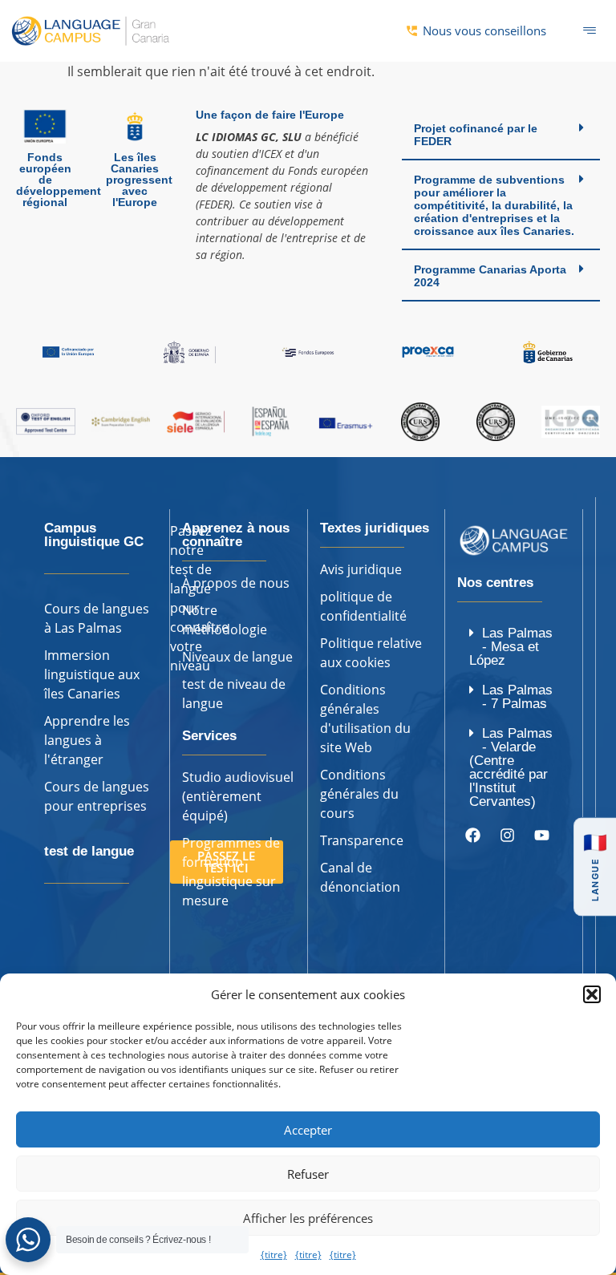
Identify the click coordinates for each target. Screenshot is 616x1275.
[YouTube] (541, 835)
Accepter (308, 1130)
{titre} (274, 1254)
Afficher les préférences (308, 1218)
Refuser (308, 1174)
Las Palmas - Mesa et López (511, 646)
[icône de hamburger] (590, 31)
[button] (592, 994)
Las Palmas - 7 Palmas (517, 696)
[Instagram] (507, 835)
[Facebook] (472, 835)
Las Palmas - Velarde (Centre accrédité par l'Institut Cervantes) (511, 767)
